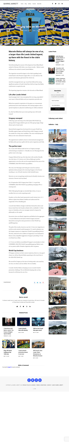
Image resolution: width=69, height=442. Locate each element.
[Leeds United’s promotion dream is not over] (23, 344)
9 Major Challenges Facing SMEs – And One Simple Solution (61, 80)
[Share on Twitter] (3, 58)
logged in (10, 367)
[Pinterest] (3, 62)
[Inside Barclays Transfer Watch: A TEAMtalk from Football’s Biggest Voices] (52, 61)
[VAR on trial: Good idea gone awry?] (38, 322)
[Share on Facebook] (3, 55)
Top (35, 388)
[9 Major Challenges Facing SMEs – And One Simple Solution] (52, 81)
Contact (49, 385)
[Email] (3, 65)
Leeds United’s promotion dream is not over (23, 352)
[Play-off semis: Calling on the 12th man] (8, 344)
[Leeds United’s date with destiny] (23, 322)
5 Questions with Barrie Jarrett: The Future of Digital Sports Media (60, 71)
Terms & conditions (41, 385)
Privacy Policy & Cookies (29, 385)
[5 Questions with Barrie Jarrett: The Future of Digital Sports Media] (8, 322)
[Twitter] (32, 380)
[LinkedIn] (40, 283)
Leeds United (34, 22)
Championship (7, 282)
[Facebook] (29, 380)
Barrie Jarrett (28, 30)
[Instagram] (36, 380)
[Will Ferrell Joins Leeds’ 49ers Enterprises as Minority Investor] (38, 344)
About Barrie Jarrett (57, 385)
